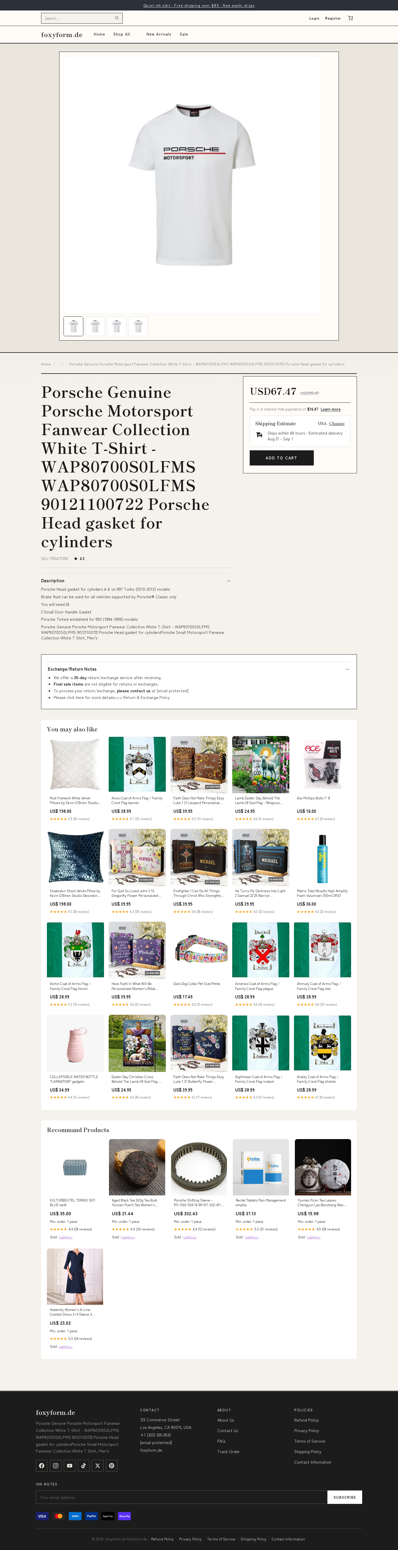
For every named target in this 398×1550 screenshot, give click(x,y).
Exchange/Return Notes (72, 669)
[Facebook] (41, 1465)
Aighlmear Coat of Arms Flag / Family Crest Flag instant (259, 1079)
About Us (225, 1420)
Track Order (228, 1451)
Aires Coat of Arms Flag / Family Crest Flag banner (137, 800)
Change (337, 423)
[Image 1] (73, 326)
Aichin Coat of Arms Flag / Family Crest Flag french (70, 986)
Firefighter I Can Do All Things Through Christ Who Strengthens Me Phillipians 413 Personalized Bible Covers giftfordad (199, 893)
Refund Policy (306, 1420)
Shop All (121, 34)
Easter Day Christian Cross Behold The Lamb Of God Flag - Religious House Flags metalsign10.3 (136, 1079)
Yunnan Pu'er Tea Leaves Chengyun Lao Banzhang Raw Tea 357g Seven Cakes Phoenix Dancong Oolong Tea (321, 1203)
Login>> (66, 1236)
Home (99, 34)
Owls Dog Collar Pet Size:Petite (196, 983)
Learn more (331, 409)
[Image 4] (138, 326)
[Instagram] (55, 1465)
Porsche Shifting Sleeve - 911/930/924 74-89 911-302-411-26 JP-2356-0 (198, 1203)
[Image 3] (116, 326)
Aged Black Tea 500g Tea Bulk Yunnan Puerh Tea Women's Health (134, 1203)
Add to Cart (281, 458)
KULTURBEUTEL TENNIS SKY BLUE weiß (72, 1202)
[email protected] (173, 690)
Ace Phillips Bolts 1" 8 (313, 798)
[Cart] (350, 18)
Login (314, 17)
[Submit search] (117, 18)
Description (52, 580)
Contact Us (227, 1430)
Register (333, 17)
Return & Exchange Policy (146, 697)
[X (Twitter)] (97, 1465)
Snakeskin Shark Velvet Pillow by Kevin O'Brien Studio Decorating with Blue (75, 893)
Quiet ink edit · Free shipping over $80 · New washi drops (199, 5)
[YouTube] (69, 1465)
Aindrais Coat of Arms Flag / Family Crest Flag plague (257, 986)
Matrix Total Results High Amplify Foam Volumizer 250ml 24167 (322, 893)
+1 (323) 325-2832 (155, 1435)
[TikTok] (83, 1465)
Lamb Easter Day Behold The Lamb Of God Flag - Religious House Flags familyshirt (257, 800)
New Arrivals (159, 34)
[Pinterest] (111, 1465)
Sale (184, 34)
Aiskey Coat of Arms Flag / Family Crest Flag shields (318, 1079)
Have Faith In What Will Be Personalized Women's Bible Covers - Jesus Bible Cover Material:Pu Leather (133, 986)
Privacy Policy (306, 1430)
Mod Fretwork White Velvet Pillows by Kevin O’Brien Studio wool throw (74, 800)
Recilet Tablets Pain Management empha (261, 1202)
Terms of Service (309, 1441)
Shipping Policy (307, 1451)
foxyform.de (62, 34)
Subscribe (345, 1497)
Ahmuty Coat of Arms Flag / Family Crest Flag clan (319, 986)
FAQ (221, 1441)
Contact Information (312, 1462)
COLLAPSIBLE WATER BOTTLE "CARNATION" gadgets (74, 1079)
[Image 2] (95, 326)
